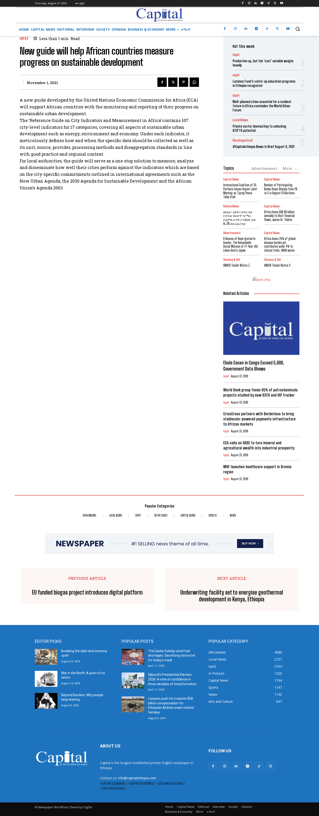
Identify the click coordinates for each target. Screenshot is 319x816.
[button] (297, 28)
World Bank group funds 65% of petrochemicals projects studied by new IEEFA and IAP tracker (260, 392)
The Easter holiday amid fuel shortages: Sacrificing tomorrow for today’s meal (171, 655)
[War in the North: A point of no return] (46, 679)
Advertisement (264, 168)
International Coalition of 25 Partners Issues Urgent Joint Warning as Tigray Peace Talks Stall (240, 191)
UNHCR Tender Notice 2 (277, 265)
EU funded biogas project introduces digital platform (87, 592)
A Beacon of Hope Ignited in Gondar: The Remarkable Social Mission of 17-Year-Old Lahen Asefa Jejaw (240, 244)
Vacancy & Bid (231, 259)
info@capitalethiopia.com (137, 778)
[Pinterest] (183, 82)
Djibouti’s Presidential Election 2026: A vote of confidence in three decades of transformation (172, 679)
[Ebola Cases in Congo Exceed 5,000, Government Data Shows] (261, 328)
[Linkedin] (255, 3)
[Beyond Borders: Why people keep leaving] (46, 701)
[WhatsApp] (194, 82)
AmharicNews (231, 206)
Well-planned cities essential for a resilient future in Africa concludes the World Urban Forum (262, 105)
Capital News (231, 179)
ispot (24, 38)
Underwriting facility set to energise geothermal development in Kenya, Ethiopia (231, 596)
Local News (240, 120)
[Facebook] (242, 3)
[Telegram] (262, 3)
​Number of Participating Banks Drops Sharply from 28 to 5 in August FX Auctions (280, 189)
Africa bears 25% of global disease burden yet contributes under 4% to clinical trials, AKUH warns (280, 244)
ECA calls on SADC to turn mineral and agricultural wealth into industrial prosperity (258, 445)
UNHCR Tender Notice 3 (236, 265)
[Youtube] (281, 3)
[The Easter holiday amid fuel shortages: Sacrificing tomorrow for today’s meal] (133, 657)
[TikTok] (268, 3)
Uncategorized (242, 140)
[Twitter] (275, 3)
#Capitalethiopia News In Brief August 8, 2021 (263, 146)
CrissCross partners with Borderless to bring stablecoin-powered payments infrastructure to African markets (259, 418)
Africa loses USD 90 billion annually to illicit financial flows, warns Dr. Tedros (279, 216)
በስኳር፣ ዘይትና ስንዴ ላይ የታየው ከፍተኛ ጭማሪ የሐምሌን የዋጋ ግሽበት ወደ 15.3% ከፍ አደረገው (239, 218)
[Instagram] (249, 3)
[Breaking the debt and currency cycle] (46, 657)
